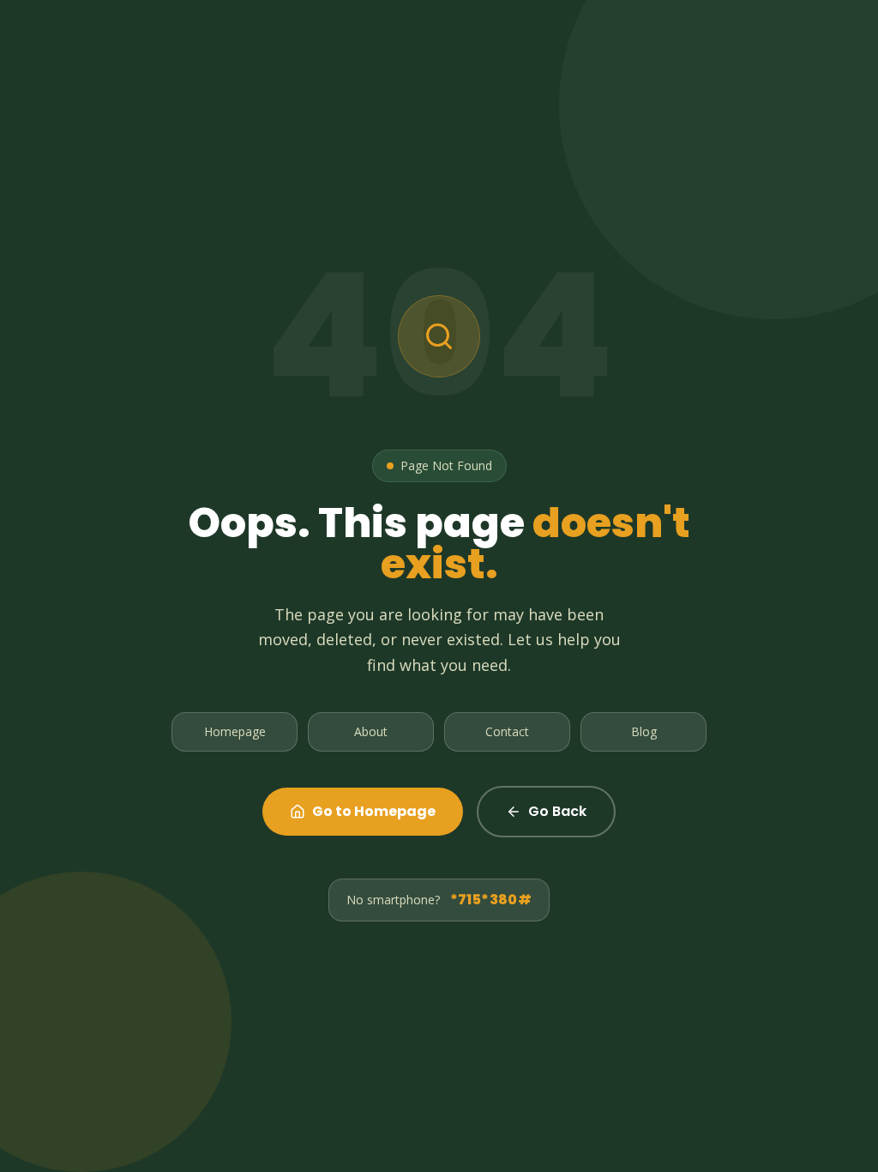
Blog (644, 731)
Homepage (235, 731)
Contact (507, 731)
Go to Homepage (374, 811)
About (371, 731)
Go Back (557, 811)
